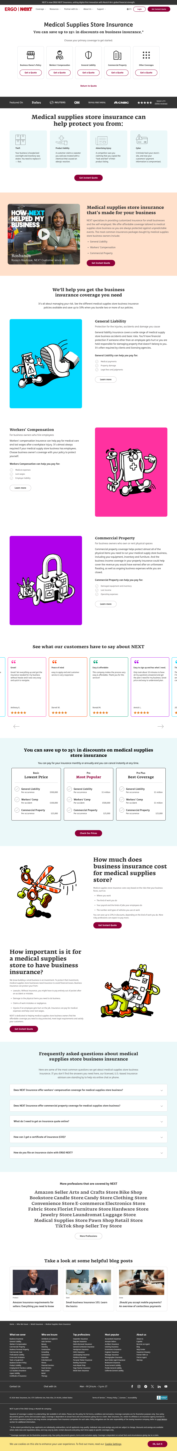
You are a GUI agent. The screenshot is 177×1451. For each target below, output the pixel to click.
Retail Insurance (37, 1324)
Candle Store (68, 1198)
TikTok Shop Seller (77, 1226)
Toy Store (111, 1226)
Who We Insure (22, 1324)
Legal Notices (162, 1419)
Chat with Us (50, 1386)
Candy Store (98, 1198)
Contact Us (15, 1386)
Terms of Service (98, 1398)
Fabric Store (42, 1209)
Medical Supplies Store (61, 1221)
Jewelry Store (56, 1215)
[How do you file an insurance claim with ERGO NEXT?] (162, 1153)
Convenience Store (53, 1204)
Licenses (122, 1398)
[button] (30, 62)
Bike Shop (130, 1192)
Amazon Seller (51, 1192)
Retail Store (129, 1221)
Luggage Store (119, 1215)
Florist (65, 1209)
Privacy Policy (112, 1398)
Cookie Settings (113, 1444)
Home (12, 1324)
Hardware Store (130, 1209)
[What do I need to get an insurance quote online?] (162, 1121)
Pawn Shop (101, 1221)
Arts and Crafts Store (93, 1192)
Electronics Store (125, 1204)
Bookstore (41, 1198)
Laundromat (87, 1215)
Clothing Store (130, 1198)
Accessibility (132, 1398)
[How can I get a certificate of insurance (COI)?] (162, 1137)
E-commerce (89, 1204)
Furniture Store (92, 1209)
